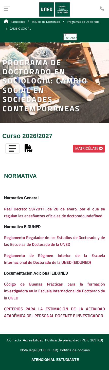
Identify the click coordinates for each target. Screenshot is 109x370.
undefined (93, 216)
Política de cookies (75, 350)
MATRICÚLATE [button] (87, 148)
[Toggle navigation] (12, 148)
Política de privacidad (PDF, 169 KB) (74, 340)
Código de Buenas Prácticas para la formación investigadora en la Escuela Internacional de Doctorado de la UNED (54, 291)
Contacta (14, 340)
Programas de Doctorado (83, 22)
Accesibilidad (33, 340)
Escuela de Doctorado (46, 22)
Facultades (18, 22)
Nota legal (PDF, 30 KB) (39, 350)
